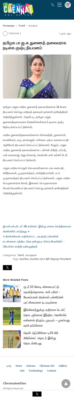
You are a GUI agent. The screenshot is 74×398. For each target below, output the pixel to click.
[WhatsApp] (17, 203)
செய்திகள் (33, 25)
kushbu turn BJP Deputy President (50, 259)
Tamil (21, 25)
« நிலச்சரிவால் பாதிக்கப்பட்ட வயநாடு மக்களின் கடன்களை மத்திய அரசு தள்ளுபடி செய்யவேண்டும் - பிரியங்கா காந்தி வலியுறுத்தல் (34, 241)
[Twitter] (11, 203)
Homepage (9, 25)
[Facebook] (6, 203)
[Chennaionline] (18, 15)
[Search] (51, 4)
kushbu (24, 259)
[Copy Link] (23, 203)
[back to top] (65, 383)
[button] (7, 267)
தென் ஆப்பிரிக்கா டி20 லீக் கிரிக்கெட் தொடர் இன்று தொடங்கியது (41, 338)
